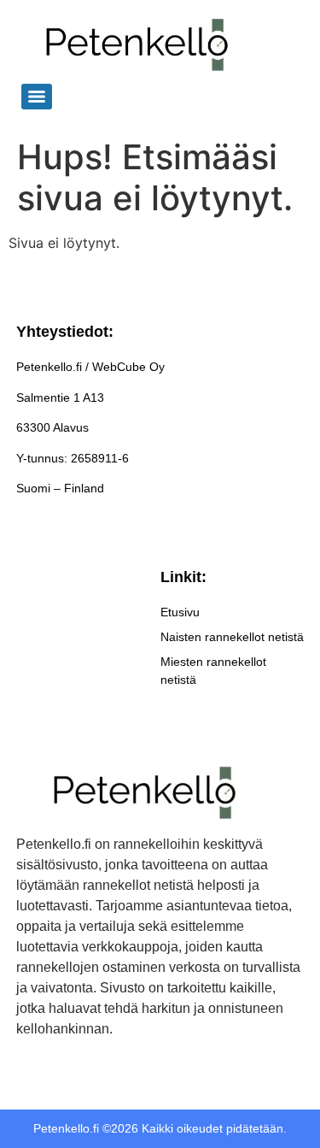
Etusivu (180, 612)
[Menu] (36, 96)
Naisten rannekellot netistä (232, 637)
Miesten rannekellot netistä (213, 670)
